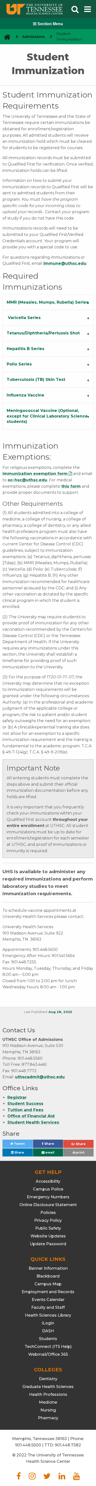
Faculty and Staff (48, 1307)
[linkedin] (62, 1477)
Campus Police (48, 1189)
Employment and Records (48, 1291)
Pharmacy (48, 1418)
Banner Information (48, 1268)
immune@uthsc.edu (64, 263)
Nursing (48, 1410)
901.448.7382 (68, 1445)
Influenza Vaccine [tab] (25, 395)
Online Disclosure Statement (48, 1204)
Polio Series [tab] (19, 364)
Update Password (48, 1244)
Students (48, 1338)
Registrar (17, 1097)
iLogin (48, 1323)
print (79, 1152)
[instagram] (32, 1477)
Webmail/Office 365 (48, 1354)
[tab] (48, 317)
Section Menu (49, 24)
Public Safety (48, 1228)
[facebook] (19, 1477)
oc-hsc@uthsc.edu (27, 480)
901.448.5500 (28, 1445)
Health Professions (48, 1394)
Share (53, 1145)
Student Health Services (33, 1122)
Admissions (33, 36)
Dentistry (48, 1378)
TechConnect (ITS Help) (48, 1346)
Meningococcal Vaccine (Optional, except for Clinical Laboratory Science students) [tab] (47, 416)
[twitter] (47, 1477)
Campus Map (48, 1284)
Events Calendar (48, 1299)
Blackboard (48, 1276)
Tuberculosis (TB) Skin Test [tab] (36, 379)
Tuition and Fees (25, 1110)
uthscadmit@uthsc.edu (40, 1077)
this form (71, 486)
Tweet (22, 1145)
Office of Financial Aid (31, 1116)
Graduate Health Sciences (48, 1386)
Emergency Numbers (48, 1197)
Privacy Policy (48, 1220)
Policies (48, 1212)
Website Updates (48, 1236)
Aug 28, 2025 (60, 1012)
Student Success (25, 1103)
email (49, 1152)
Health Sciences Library (48, 1315)
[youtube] (76, 1477)
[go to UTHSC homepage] (5, 37)
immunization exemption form (35, 473)
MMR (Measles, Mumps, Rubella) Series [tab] (47, 302)
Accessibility (48, 1181)
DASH (48, 1331)
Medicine (48, 1402)
